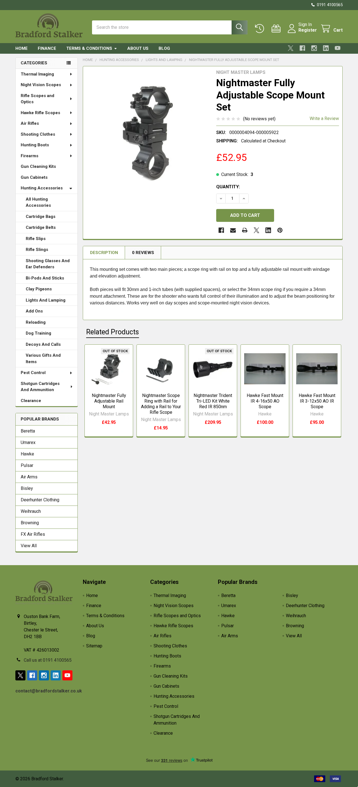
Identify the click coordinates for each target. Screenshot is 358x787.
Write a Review (324, 118)
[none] (147, 131)
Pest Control (33, 372)
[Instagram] (314, 48)
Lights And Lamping (45, 300)
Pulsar (27, 465)
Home (21, 48)
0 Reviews (143, 252)
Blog (164, 48)
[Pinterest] (280, 230)
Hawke (27, 454)
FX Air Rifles (33, 534)
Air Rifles (30, 123)
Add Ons (34, 311)
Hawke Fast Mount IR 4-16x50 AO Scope (265, 401)
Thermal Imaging (37, 74)
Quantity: (228, 186)
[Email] (233, 230)
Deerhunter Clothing (40, 499)
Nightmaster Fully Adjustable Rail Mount (109, 401)
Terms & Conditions (89, 48)
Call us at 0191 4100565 (48, 660)
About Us (138, 48)
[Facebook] (302, 48)
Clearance (31, 400)
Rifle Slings (37, 249)
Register (307, 30)
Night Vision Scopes (41, 84)
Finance (47, 48)
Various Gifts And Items (43, 358)
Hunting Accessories (42, 188)
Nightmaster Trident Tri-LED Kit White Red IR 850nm (213, 401)
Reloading (36, 322)
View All (29, 545)
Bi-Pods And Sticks (45, 278)
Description (104, 252)
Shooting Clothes (38, 134)
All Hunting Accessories (38, 202)
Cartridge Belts (41, 227)
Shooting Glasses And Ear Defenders (48, 264)
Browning (30, 522)
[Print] (245, 230)
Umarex (28, 442)
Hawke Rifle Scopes (40, 112)
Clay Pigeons (39, 289)
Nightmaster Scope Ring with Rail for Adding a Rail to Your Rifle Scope (161, 404)
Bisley (27, 488)
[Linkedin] (326, 48)
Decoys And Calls (43, 344)
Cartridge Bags (40, 216)
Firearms (29, 155)
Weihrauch (31, 511)
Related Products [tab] (112, 332)
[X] (291, 48)
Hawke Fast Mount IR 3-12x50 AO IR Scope (317, 401)
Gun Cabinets (34, 177)
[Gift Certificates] (277, 28)
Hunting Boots (35, 144)
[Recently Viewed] (260, 28)
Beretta (28, 431)
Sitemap (94, 646)
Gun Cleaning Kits (38, 166)
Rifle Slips (36, 238)
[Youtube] (338, 48)
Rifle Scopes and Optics (37, 99)
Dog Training (38, 333)
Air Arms (29, 477)
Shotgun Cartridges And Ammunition (40, 387)
